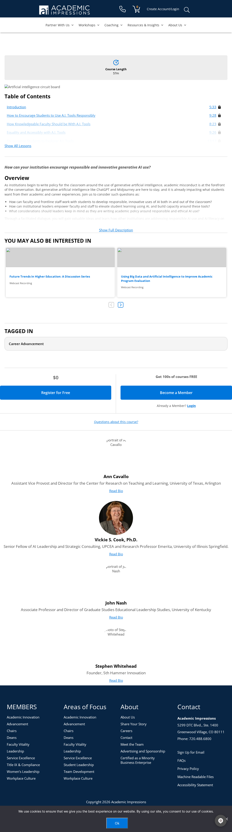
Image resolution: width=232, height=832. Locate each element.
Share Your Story (134, 724)
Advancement (17, 724)
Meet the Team (132, 744)
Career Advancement (26, 343)
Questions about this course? (116, 422)
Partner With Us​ (58, 25)
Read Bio (116, 491)
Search (187, 10)
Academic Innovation (23, 717)
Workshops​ (87, 25)
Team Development (79, 771)
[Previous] (111, 305)
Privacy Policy (188, 768)
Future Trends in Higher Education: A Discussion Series (60, 272)
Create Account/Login (163, 9)
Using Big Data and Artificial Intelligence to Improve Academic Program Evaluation (171, 272)
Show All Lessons (18, 145)
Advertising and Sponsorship (143, 751)
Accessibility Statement (195, 785)
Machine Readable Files (195, 776)
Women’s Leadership (23, 771)
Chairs (12, 730)
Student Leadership (79, 764)
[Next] (120, 305)
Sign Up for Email (190, 752)
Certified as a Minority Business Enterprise (138, 760)
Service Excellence (21, 758)
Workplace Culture (21, 778)
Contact (126, 737)
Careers (126, 730)
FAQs (181, 760)
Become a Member (192, 392)
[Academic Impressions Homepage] (64, 12)
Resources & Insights (143, 25)
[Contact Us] (122, 9)
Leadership (15, 751)
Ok (117, 823)
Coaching (111, 25)
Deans (12, 737)
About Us (175, 25)
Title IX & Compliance (23, 764)
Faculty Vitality (18, 744)
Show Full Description (116, 230)
